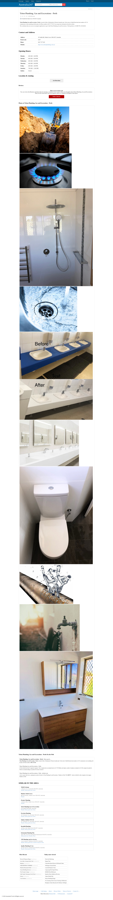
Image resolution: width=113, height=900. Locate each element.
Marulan (25, 863)
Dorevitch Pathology (49, 859)
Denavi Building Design (50, 878)
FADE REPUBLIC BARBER (29, 865)
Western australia (24, 9)
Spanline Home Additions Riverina (52, 874)
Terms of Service (67, 891)
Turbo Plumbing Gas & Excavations (30, 806)
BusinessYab (52, 893)
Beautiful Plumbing (26, 826)
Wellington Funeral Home (50, 865)
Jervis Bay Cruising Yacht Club (29, 861)
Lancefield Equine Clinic (50, 867)
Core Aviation (26, 878)
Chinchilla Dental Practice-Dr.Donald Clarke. (54, 863)
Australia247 (26, 4)
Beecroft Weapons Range (28, 859)
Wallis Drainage (25, 787)
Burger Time (47, 861)
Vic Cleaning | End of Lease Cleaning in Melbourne (56, 880)
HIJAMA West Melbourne (50, 872)
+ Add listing (43, 891)
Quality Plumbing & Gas (27, 846)
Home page (21, 1)
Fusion (24, 876)
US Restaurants (61, 893)
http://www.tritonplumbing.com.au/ (46, 44)
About (32, 1)
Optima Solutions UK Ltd (27, 819)
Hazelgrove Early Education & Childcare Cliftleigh (56, 882)
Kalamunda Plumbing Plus (27, 833)
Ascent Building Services (28, 869)
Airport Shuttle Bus (49, 876)
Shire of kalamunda (31, 9)
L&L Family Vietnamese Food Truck (30, 874)
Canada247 (69, 893)
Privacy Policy (57, 891)
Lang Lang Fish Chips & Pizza (51, 869)
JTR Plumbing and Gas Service (29, 839)
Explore (27, 1)
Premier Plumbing (25, 800)
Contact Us (38, 1)
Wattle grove (38, 9)
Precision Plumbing (26, 813)
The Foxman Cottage (27, 872)
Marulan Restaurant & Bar (28, 867)
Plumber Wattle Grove (26, 793)
